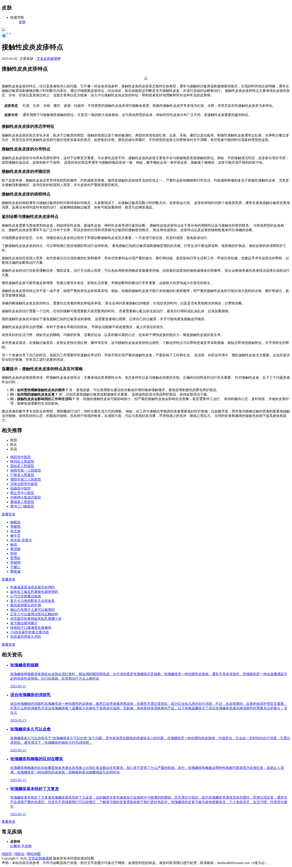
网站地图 (34, 854)
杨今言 (15, 535)
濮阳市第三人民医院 (25, 479)
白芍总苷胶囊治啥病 (25, 596)
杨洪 (13, 544)
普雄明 (15, 562)
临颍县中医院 (20, 488)
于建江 (15, 567)
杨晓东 (15, 522)
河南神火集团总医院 (25, 497)
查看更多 (8, 514)
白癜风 (15, 846)
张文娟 (15, 531)
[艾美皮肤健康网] (3, 30)
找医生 (19, 854)
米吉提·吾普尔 (21, 540)
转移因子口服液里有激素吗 (30, 627)
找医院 (7, 854)
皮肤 (10, 33)
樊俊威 (15, 571)
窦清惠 (15, 549)
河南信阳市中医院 (24, 484)
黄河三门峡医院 (22, 506)
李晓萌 (15, 526)
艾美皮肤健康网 (48, 58)
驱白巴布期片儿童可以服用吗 (32, 610)
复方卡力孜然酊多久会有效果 (32, 601)
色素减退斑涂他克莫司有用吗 (32, 587)
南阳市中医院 (20, 457)
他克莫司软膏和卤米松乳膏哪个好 (36, 619)
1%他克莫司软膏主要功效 (29, 632)
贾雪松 (15, 558)
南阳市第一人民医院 (25, 470)
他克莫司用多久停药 (25, 636)
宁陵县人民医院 (22, 475)
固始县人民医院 (22, 466)
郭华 (13, 553)
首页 (7, 33)
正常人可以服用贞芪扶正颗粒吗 (34, 614)
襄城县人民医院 (22, 502)
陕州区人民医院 (22, 461)
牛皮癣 (26, 846)
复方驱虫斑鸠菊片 (24, 623)
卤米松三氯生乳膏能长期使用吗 (34, 592)
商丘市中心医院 (22, 493)
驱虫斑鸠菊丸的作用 (25, 605)
